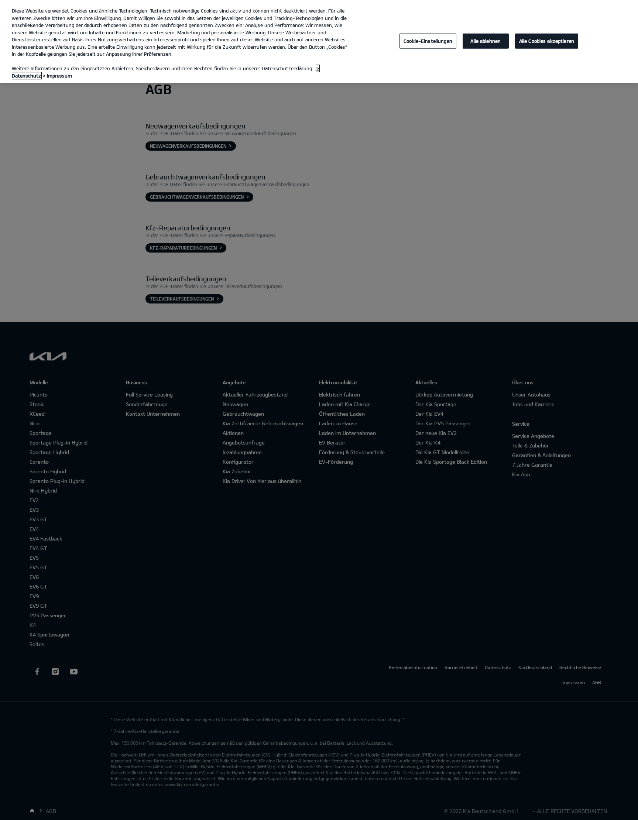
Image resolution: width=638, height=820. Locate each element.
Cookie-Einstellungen (428, 41)
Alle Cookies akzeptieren (546, 41)
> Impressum (57, 76)
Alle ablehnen (485, 41)
